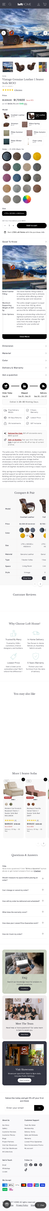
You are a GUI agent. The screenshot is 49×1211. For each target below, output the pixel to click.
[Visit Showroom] (24, 1055)
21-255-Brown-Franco (6, 167)
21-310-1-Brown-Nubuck (26, 188)
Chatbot (37, 871)
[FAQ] (24, 963)
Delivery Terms (29, 1132)
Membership (29, 1128)
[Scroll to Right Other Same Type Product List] (43, 843)
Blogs (4, 1138)
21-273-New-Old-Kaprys (26, 177)
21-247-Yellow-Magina (37, 156)
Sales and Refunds (31, 1135)
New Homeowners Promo (33, 1145)
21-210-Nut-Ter (26, 167)
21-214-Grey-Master (26, 156)
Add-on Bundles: (15, 440)
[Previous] (3, 33)
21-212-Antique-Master (16, 156)
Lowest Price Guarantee (33, 1142)
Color (13, 149)
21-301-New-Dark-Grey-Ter (16, 188)
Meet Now (24, 1034)
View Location (25, 1080)
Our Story (5, 1125)
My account (28, 1148)
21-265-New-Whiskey (37, 167)
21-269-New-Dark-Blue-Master (16, 177)
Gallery (4, 1128)
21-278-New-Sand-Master (37, 177)
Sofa (10, 442)
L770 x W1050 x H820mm (14, 213)
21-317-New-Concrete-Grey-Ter (16, 199)
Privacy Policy (22, 1205)
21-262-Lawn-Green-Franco (16, 167)
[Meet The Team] (24, 1009)
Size (4, 208)
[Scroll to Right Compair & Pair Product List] (40, 584)
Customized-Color (26, 199)
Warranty (27, 1138)
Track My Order (30, 1125)
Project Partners (8, 1142)
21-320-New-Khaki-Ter (6, 199)
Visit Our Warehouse (9, 1148)
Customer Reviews (9, 1132)
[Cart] (44, 4)
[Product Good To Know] (24, 292)
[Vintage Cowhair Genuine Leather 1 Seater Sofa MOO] (27, 506)
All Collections (7, 1152)
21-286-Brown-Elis (6, 188)
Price (4, 95)
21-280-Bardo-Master (6, 177)
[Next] (45, 33)
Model (5, 110)
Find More (24, 988)
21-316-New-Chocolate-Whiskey (37, 188)
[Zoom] (24, 32)
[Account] (38, 4)
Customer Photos (8, 1135)
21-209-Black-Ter (6, 156)
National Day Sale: (15, 433)
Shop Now (27, 578)
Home (4, 76)
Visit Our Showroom (9, 1145)
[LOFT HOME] (24, 4)
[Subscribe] (39, 1108)
